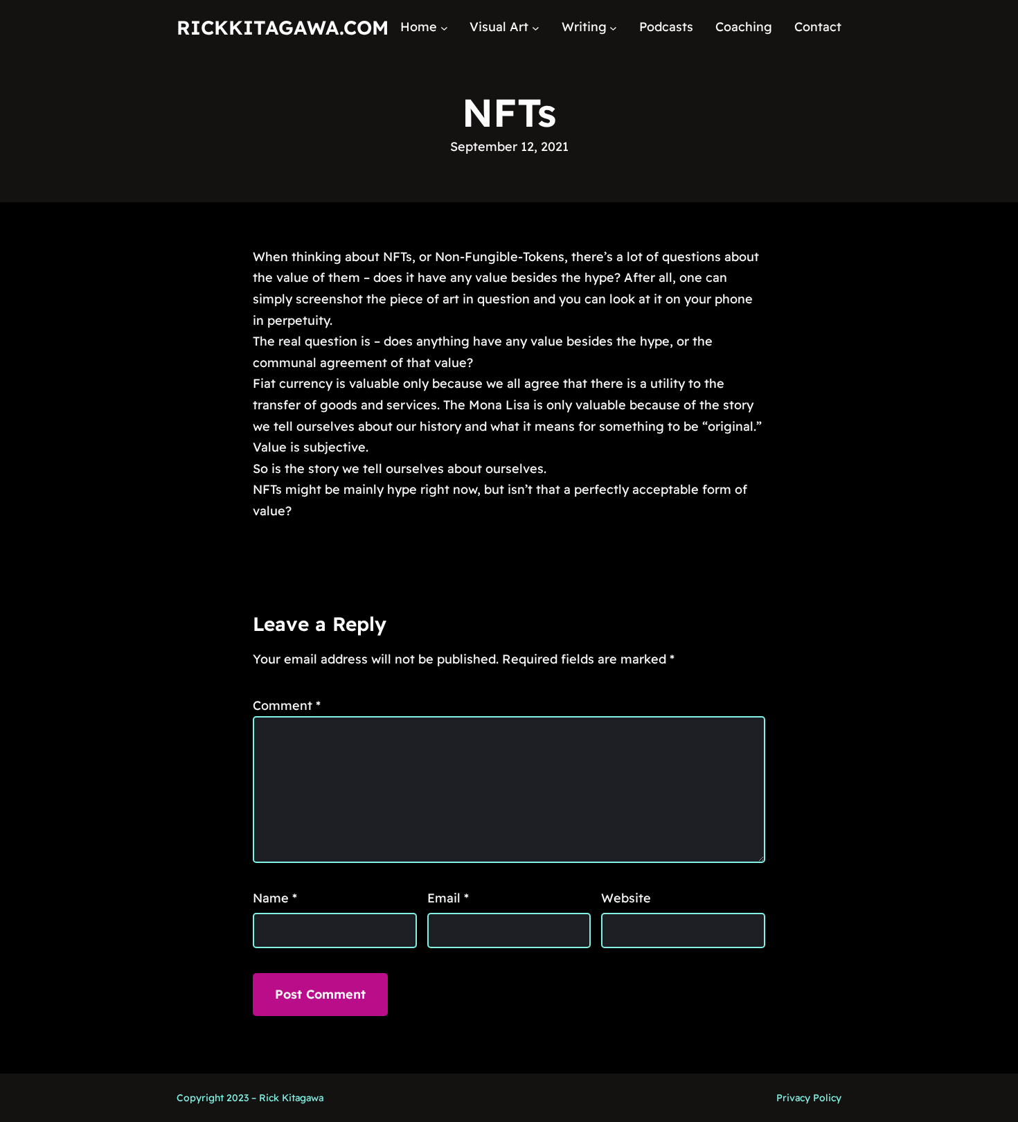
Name (275, 898)
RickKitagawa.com (283, 27)
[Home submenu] (444, 27)
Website (626, 898)
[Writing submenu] (613, 27)
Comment (287, 705)
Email (448, 898)
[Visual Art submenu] (535, 27)
